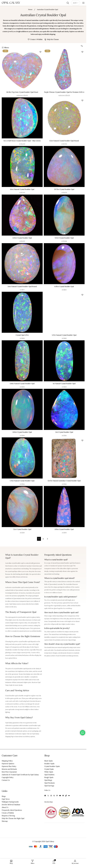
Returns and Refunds (9, 769)
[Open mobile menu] (83, 3)
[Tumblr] (54, 795)
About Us (5, 807)
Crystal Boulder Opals (52, 766)
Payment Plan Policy (9, 766)
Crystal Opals (49, 769)
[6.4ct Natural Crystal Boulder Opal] (22, 166)
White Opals (48, 772)
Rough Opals (48, 777)
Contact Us (6, 780)
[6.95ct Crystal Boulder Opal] (64, 263)
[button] (40, 52)
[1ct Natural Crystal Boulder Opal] (64, 360)
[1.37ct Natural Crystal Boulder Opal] (64, 312)
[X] (48, 795)
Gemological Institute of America (15, 593)
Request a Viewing (8, 816)
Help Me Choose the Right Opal (13, 818)
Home (30, 9)
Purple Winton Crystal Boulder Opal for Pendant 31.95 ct (64, 92)
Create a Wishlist (8, 813)
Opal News (5, 799)
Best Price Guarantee (9, 772)
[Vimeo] (63, 795)
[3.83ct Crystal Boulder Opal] (22, 409)
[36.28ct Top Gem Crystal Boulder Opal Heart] (22, 69)
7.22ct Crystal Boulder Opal (64, 238)
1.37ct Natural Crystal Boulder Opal (64, 335)
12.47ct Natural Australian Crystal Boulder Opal (64, 481)
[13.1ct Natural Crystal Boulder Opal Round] (64, 118)
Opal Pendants (49, 783)
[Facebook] (45, 795)
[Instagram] (51, 795)
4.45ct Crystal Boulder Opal (22, 238)
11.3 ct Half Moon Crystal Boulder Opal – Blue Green (22, 141)
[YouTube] (60, 795)
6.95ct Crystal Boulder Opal (64, 286)
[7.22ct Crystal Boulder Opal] (64, 215)
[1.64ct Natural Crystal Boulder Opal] (22, 360)
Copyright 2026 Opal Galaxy (44, 841)
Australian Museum (72, 584)
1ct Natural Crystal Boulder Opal (64, 383)
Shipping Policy (7, 761)
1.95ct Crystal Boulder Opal (64, 529)
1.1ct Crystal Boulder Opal (64, 432)
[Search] (68, 3)
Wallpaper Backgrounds (10, 802)
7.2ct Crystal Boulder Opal (22, 529)
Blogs (4, 796)
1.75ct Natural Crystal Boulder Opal (22, 481)
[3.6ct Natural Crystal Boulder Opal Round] (22, 263)
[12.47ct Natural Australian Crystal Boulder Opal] (64, 457)
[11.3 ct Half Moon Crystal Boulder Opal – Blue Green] (22, 118)
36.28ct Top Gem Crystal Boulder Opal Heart (22, 92)
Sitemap (5, 821)
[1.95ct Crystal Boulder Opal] (64, 506)
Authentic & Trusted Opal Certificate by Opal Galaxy (20, 775)
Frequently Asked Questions (12, 810)
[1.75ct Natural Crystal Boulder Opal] (22, 457)
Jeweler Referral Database (11, 805)
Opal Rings (48, 780)
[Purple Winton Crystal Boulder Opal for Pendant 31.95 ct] (64, 69)
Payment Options (8, 764)
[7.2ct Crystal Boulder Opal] (22, 506)
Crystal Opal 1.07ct (22, 335)
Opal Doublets (49, 775)
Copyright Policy (7, 777)
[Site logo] (11, 3)
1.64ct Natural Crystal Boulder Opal (22, 383)
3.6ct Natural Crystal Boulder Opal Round (22, 286)
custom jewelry (8, 31)
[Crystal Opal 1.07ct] (22, 312)
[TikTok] (66, 795)
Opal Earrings (49, 786)
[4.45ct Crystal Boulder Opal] (22, 215)
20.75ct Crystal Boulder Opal (64, 189)
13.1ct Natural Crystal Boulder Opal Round (64, 141)
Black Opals (48, 761)
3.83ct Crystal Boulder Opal (22, 432)
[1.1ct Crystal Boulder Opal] (64, 409)
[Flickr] (69, 795)
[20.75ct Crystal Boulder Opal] (64, 166)
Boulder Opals (49, 764)
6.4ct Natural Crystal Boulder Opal (22, 189)
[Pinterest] (57, 795)
